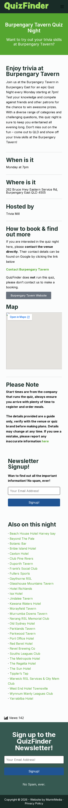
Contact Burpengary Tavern (27, 269)
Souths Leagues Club (25, 653)
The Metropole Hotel (25, 658)
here (45, 441)
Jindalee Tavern (21, 598)
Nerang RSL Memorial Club (29, 618)
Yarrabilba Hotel (21, 698)
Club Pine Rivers (21, 558)
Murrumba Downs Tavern (28, 614)
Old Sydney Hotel (22, 623)
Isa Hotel (16, 593)
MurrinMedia (54, 799)
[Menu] (62, 6)
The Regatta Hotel (23, 663)
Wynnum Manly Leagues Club (31, 693)
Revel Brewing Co (22, 648)
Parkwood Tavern (23, 633)
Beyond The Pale (22, 538)
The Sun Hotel (20, 668)
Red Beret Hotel (21, 643)
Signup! (34, 502)
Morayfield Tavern (23, 608)
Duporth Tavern (21, 564)
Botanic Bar (18, 543)
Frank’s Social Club (23, 568)
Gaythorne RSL (21, 578)
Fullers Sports (20, 573)
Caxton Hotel (19, 553)
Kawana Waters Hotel (25, 603)
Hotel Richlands (21, 589)
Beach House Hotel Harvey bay (33, 533)
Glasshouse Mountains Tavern (31, 583)
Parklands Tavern (22, 628)
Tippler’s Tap (19, 673)
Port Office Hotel (22, 638)
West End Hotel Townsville (29, 688)
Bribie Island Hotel (23, 548)
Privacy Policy (34, 803)
